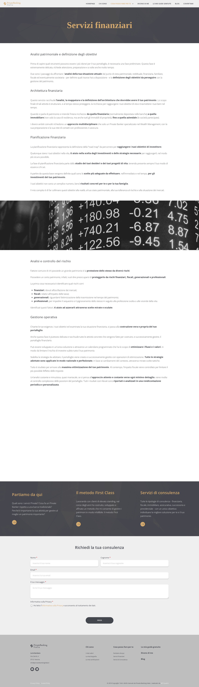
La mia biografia (91, 656)
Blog (143, 659)
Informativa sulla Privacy (41, 602)
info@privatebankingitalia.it (39, 663)
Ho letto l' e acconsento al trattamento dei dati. (65, 605)
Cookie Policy (45, 683)
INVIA (99, 620)
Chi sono (90, 647)
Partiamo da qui (118, 653)
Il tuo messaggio (38, 582)
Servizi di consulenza (120, 660)
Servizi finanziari (118, 656)
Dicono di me (147, 653)
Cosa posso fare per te (123, 647)
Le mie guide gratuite (150, 647)
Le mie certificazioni (92, 660)
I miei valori (90, 653)
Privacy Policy (35, 683)
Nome (33, 558)
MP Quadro (165, 683)
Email (33, 570)
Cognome (106, 558)
